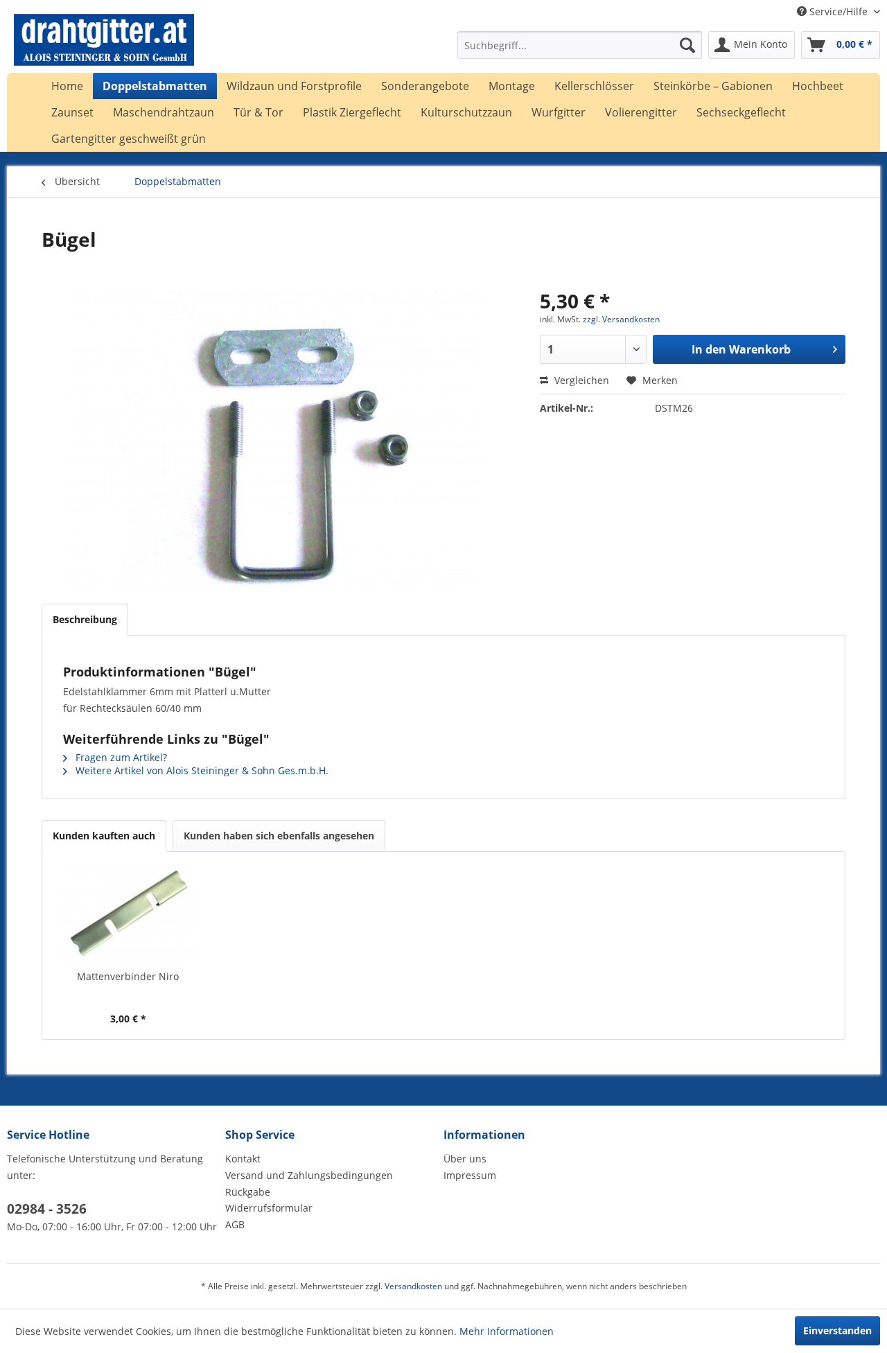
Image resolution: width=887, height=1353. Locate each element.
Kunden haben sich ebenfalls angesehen (279, 835)
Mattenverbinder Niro (128, 976)
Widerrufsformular (269, 1207)
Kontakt (243, 1158)
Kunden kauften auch (104, 835)
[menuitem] (579, 45)
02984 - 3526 (47, 1209)
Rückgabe (247, 1191)
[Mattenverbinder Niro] (128, 914)
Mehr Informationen (506, 1331)
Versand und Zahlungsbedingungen (309, 1175)
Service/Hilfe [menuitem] (838, 11)
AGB (235, 1224)
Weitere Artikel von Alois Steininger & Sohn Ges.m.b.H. (200, 770)
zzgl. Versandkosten (621, 319)
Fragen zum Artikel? (120, 757)
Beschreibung (85, 619)
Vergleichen (580, 380)
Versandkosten (413, 1286)
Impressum (470, 1175)
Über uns (465, 1158)
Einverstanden (837, 1330)
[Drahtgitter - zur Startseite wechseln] (104, 48)
